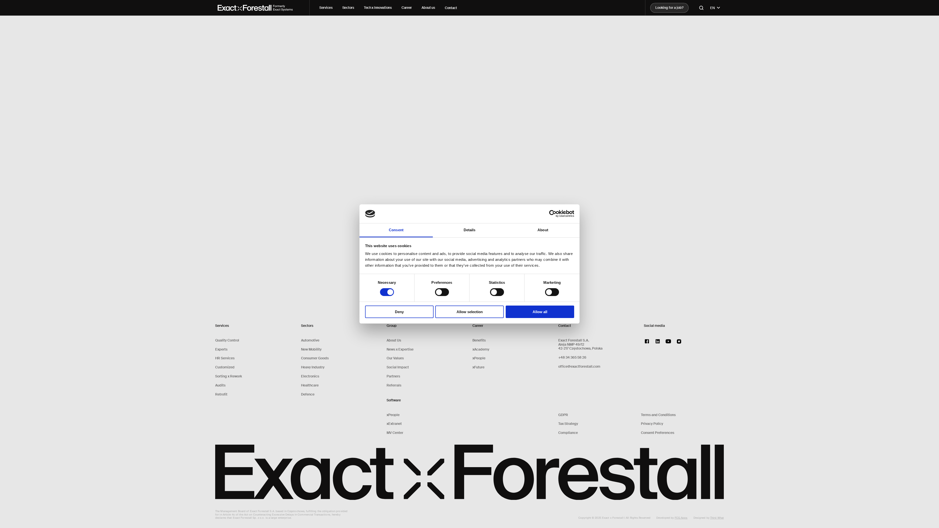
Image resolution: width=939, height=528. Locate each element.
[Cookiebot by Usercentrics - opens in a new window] (552, 213)
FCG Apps (681, 517)
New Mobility (311, 349)
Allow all (540, 312)
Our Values (395, 358)
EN (712, 8)
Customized (225, 367)
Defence (307, 394)
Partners (393, 376)
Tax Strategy (568, 424)
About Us (394, 340)
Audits (220, 385)
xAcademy (480, 349)
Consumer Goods (315, 358)
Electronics (310, 376)
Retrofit (221, 394)
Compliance (568, 433)
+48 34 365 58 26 (572, 357)
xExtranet (394, 424)
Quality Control (227, 340)
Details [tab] (470, 230)
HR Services (225, 358)
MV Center (395, 433)
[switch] (442, 292)
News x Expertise (400, 349)
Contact (451, 8)
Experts (221, 349)
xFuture (478, 367)
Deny (399, 312)
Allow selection (470, 312)
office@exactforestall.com (579, 366)
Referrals (394, 385)
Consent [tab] (396, 230)
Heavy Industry (312, 367)
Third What (717, 517)
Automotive (310, 340)
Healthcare (310, 385)
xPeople (393, 415)
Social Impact (398, 367)
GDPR (563, 415)
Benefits (479, 340)
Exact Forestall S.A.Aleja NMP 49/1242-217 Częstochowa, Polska (580, 344)
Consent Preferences (657, 433)
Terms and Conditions (658, 415)
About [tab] (542, 230)
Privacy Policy (652, 424)
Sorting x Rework (228, 376)
